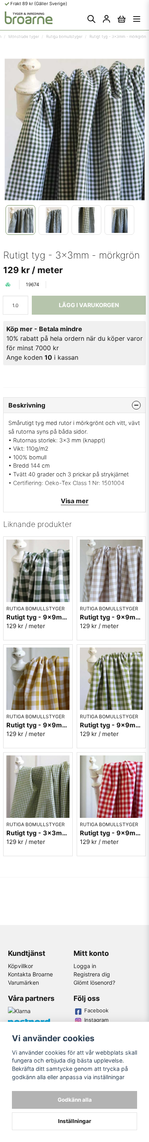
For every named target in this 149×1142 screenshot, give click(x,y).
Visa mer (75, 501)
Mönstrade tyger (23, 36)
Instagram (96, 1020)
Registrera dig (92, 974)
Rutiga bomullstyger (64, 36)
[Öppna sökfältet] (91, 19)
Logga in (85, 966)
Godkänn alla (75, 1100)
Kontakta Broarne (30, 974)
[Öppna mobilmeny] (136, 19)
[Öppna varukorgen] (121, 19)
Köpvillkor (20, 966)
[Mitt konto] (106, 19)
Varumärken (23, 982)
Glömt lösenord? (94, 982)
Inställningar (74, 1121)
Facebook (96, 1010)
